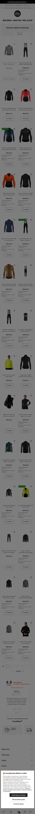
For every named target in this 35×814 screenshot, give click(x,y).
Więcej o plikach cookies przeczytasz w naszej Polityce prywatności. (17, 789)
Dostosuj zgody (19, 804)
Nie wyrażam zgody (18, 799)
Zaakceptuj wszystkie (19, 795)
